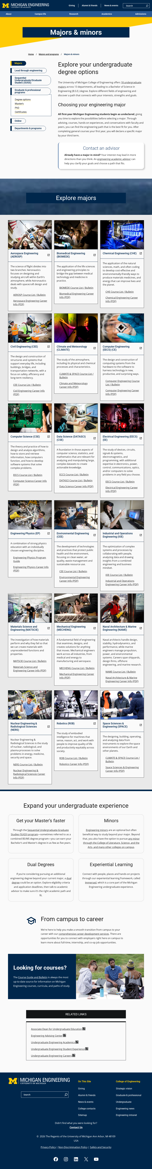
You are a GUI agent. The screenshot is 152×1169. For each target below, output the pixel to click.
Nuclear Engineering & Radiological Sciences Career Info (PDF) (29, 774)
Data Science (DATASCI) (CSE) (71, 438)
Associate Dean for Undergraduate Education (56, 1029)
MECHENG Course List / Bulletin (77, 668)
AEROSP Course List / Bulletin (29, 295)
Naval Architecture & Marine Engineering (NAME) (119, 628)
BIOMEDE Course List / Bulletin (76, 287)
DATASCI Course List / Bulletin (75, 480)
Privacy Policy (48, 1147)
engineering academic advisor (114, 159)
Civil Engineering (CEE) (24, 346)
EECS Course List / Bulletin (27, 475)
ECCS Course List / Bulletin (74, 474)
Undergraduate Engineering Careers (51, 1055)
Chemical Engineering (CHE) (120, 253)
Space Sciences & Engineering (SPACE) (115, 725)
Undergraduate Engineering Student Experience (58, 1049)
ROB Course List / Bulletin (73, 758)
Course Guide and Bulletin (32, 977)
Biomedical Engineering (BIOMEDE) (71, 255)
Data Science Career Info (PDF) (76, 486)
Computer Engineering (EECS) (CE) (116, 348)
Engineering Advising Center (46, 1035)
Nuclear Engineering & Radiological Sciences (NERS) (24, 726)
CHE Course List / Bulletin (120, 291)
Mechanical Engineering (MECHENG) (71, 628)
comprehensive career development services (84, 933)
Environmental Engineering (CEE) (73, 535)
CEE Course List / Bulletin (27, 385)
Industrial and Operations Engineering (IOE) (118, 535)
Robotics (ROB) (66, 723)
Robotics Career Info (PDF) (74, 764)
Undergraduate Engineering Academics (53, 1042)
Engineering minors (97, 830)
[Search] (147, 5)
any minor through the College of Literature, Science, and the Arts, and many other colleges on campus (111, 843)
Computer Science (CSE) (25, 436)
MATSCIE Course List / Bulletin (29, 661)
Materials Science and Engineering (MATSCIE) (24, 628)
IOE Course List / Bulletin (119, 575)
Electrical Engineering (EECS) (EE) (120, 438)
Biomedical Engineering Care (75, 293)
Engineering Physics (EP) (25, 533)
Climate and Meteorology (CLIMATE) (72, 348)
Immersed (90, 882)
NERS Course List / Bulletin (28, 764)
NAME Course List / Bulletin (121, 671)
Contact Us (76, 1127)
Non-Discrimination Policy (72, 1147)
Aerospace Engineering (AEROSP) (24, 255)
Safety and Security (100, 1147)
